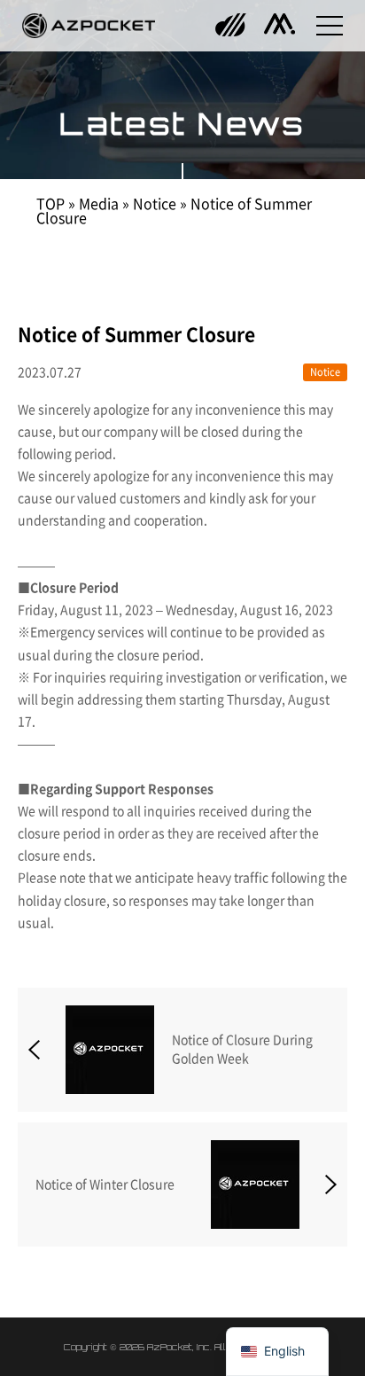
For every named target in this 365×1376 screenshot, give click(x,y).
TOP (50, 204)
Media (99, 204)
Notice (154, 204)
